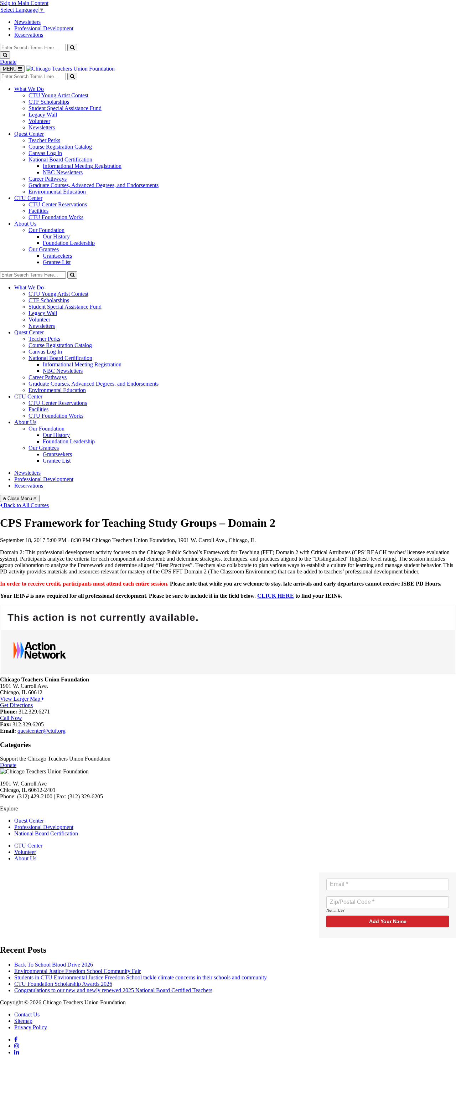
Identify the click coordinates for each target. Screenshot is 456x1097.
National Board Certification (60, 159)
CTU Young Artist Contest (58, 95)
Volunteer (39, 121)
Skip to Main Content (24, 3)
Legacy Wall (42, 115)
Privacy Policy (30, 1027)
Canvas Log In (45, 153)
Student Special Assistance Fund (65, 108)
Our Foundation (46, 230)
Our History (56, 236)
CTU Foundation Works (55, 217)
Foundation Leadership (69, 243)
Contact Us (27, 1014)
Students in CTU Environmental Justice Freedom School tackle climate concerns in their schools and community (140, 977)
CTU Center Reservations (57, 204)
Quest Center (29, 134)
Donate (8, 62)
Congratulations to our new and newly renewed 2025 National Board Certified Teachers (113, 990)
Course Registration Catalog (60, 147)
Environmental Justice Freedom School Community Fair (77, 971)
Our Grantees (43, 249)
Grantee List (57, 262)
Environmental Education (57, 192)
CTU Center (28, 198)
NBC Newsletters (63, 172)
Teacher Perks (44, 140)
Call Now (11, 718)
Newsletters (27, 22)
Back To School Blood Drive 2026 (53, 965)
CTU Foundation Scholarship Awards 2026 (63, 984)
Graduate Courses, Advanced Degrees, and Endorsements (93, 185)
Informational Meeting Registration (82, 166)
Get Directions (16, 705)
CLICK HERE (275, 596)
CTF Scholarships (48, 102)
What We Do (29, 89)
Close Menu (19, 498)
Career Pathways (47, 179)
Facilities (38, 211)
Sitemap (23, 1021)
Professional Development (43, 28)
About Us (25, 224)
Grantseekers (57, 256)
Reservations (28, 35)
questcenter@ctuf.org (41, 731)
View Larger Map (21, 699)
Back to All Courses (25, 505)
